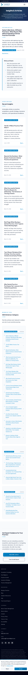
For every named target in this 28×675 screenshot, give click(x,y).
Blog (2, 593)
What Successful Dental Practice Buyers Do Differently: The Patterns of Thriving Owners (13, 190)
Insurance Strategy (5, 580)
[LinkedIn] (22, 1)
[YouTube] (24, 1)
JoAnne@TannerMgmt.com (8, 637)
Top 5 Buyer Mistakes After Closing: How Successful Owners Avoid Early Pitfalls (13, 253)
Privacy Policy (4, 616)
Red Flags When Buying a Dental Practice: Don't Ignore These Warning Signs (13, 223)
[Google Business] (26, 1)
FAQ (2, 598)
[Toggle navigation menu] (24, 4)
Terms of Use (4, 619)
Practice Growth (5, 577)
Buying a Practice (5, 590)
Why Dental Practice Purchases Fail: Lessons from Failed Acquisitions (13, 286)
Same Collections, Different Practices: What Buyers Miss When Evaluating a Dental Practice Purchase (12, 32)
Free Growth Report (14, 559)
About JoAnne (4, 611)
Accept (20, 668)
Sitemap (3, 624)
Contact (3, 614)
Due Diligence (4, 575)
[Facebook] (21, 1)
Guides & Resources (6, 595)
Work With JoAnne (14, 554)
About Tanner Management (7, 608)
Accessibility (4, 621)
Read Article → (5, 53)
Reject (7, 668)
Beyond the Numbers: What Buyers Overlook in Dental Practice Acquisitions (13, 157)
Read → (22, 143)
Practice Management (6, 582)
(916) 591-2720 (4, 632)
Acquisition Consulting (6, 572)
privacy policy (10, 665)
